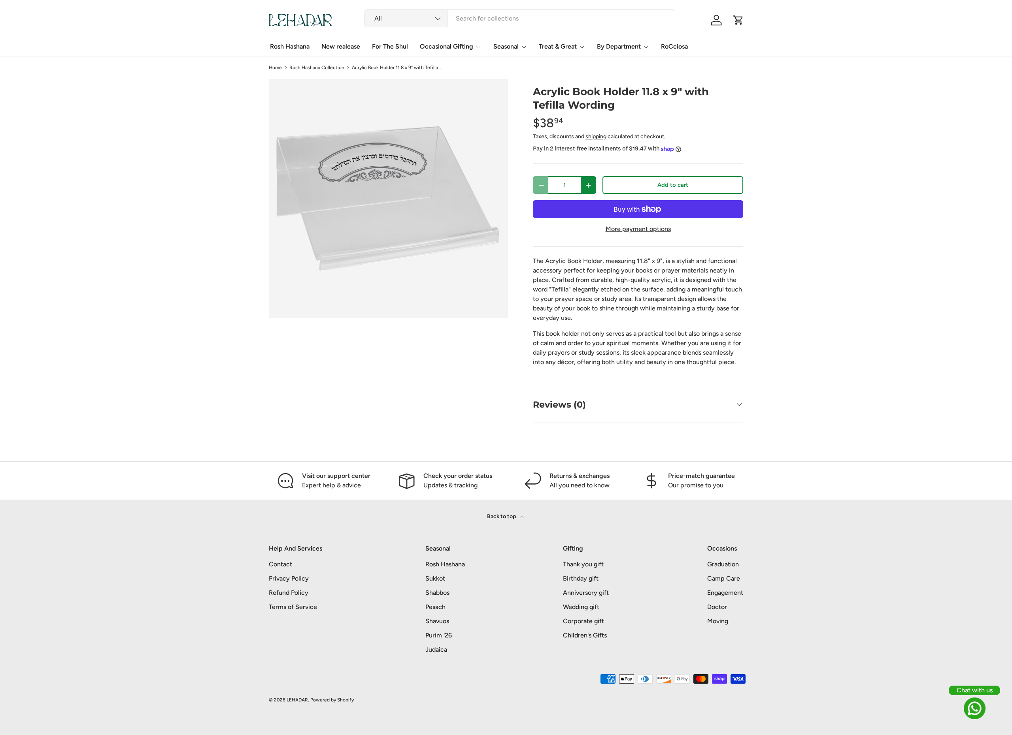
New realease (340, 46)
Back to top (502, 516)
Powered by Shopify (332, 700)
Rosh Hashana (290, 46)
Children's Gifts (585, 635)
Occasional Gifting (446, 46)
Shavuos (437, 621)
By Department (619, 46)
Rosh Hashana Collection (316, 67)
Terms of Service (293, 607)
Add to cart (672, 184)
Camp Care (723, 578)
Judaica (436, 649)
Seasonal (506, 46)
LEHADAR (297, 700)
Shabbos (437, 592)
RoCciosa (674, 46)
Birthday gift (581, 578)
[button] (738, 20)
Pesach (435, 607)
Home (275, 67)
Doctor (717, 607)
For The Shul (390, 46)
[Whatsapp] (974, 708)
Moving (717, 621)
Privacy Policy (289, 578)
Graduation (723, 564)
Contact (280, 564)
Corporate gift (583, 621)
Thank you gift (583, 564)
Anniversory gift (586, 592)
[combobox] (520, 18)
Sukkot (435, 578)
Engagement (725, 592)
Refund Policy (288, 592)
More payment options (638, 229)
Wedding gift (581, 607)
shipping (595, 136)
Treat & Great (558, 46)
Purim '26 (438, 635)
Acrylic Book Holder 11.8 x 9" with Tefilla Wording (399, 67)
